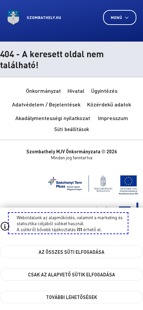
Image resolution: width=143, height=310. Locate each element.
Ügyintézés (104, 90)
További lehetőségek (71, 297)
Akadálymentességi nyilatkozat (52, 117)
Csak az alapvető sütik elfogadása (71, 274)
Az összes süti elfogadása (71, 252)
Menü (117, 17)
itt (79, 229)
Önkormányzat (43, 90)
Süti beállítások (71, 129)
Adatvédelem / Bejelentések (46, 104)
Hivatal (76, 90)
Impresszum (113, 117)
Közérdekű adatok (109, 104)
